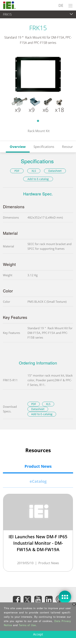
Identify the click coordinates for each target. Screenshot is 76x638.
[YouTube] (38, 599)
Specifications (44, 146)
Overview (18, 146)
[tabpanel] (38, 84)
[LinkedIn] (49, 599)
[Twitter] (27, 598)
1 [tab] (38, 121)
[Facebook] (16, 599)
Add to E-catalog (38, 179)
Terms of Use (27, 625)
